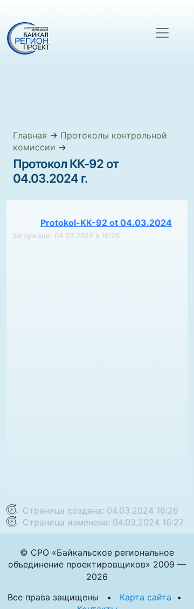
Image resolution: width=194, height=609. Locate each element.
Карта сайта (145, 597)
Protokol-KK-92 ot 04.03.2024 (106, 222)
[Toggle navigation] (162, 33)
